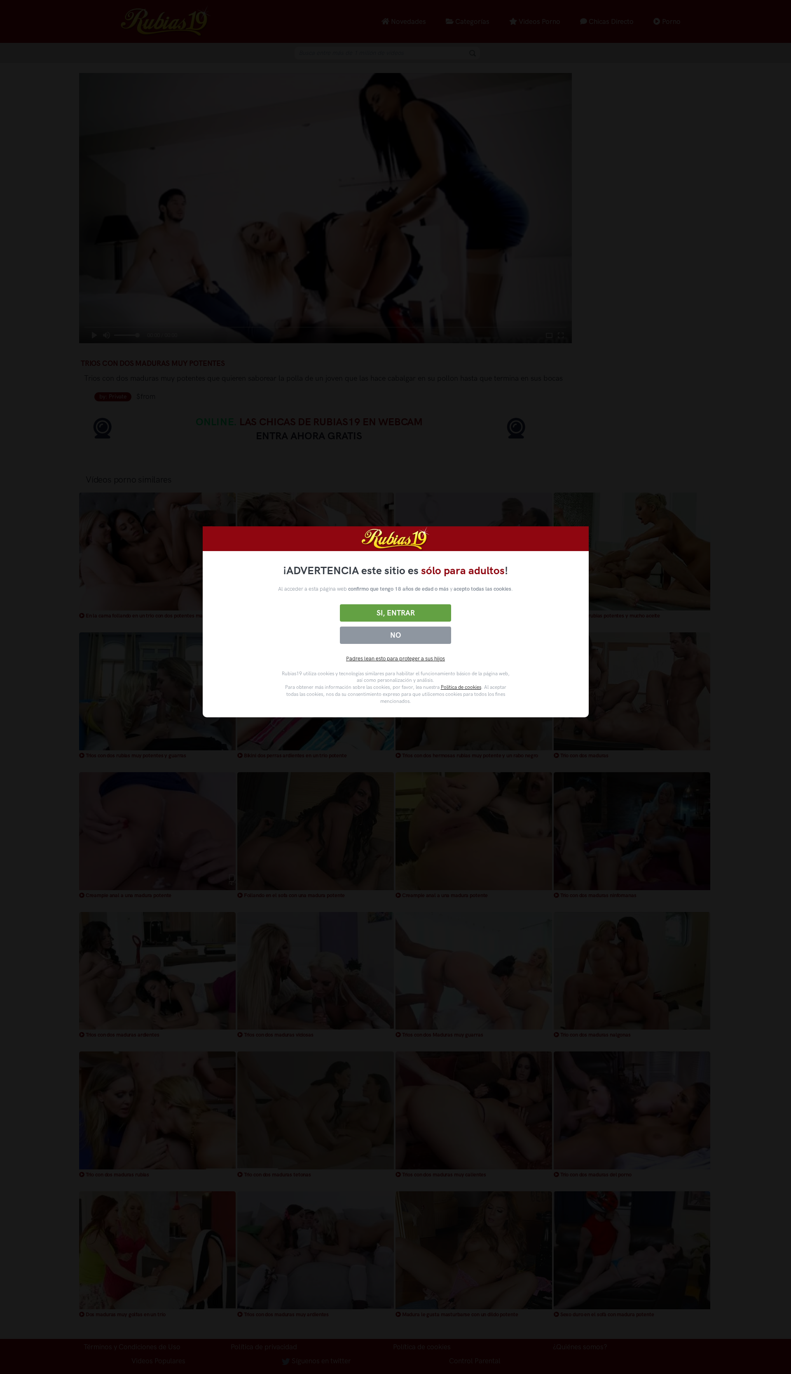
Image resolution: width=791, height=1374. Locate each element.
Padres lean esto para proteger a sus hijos (395, 658)
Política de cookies (461, 687)
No (395, 635)
